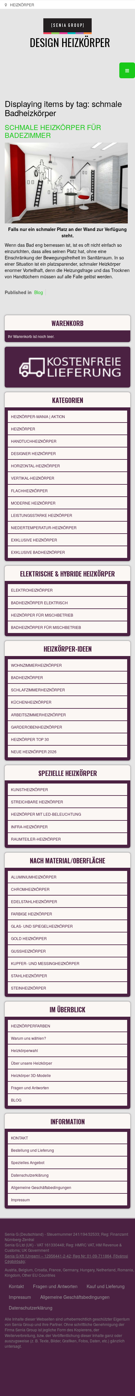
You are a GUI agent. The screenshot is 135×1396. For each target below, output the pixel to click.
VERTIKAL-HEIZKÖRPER (32, 478)
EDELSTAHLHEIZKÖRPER (34, 901)
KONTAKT (19, 1137)
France (55, 1269)
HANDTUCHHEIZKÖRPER (34, 441)
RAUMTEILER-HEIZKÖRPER (36, 839)
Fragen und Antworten (30, 1087)
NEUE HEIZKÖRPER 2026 (34, 751)
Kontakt (16, 1286)
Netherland (106, 1269)
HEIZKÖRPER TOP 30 (30, 739)
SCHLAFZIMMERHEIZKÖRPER (38, 689)
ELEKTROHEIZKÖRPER (32, 590)
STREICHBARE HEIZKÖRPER (37, 801)
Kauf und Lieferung (106, 1286)
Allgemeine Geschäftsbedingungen (41, 1187)
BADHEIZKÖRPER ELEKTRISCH (39, 602)
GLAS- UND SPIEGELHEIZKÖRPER (42, 926)
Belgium (26, 1269)
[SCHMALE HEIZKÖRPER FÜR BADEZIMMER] (66, 182)
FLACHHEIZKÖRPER (29, 490)
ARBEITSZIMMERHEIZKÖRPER (38, 714)
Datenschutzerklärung (30, 1175)
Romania (125, 1269)
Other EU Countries (38, 1275)
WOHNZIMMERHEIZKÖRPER (36, 665)
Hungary (87, 1269)
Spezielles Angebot (27, 1162)
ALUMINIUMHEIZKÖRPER (34, 876)
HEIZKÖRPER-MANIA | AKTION (38, 416)
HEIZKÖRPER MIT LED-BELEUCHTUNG (46, 814)
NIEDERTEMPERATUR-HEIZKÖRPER (44, 527)
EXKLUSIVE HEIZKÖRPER (34, 539)
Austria (11, 1269)
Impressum (20, 1199)
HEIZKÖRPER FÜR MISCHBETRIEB (42, 615)
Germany (70, 1269)
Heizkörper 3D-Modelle (31, 1075)
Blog (38, 292)
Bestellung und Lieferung (32, 1150)
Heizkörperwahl (24, 1050)
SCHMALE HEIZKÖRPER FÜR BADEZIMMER (53, 130)
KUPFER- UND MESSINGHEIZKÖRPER (45, 963)
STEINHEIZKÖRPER (28, 988)
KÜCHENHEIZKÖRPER (31, 702)
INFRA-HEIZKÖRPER (29, 826)
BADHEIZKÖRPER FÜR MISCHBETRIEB (46, 627)
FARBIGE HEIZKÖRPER (31, 913)
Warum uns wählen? (28, 1038)
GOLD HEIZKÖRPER (29, 938)
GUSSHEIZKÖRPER (28, 951)
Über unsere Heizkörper (31, 1063)
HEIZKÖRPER (23, 428)
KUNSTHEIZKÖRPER (29, 789)
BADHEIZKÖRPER (27, 677)
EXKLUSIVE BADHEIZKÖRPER (38, 552)
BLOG (16, 1100)
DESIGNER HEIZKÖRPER (33, 453)
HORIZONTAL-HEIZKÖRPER (35, 465)
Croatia (41, 1269)
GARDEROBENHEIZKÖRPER (36, 727)
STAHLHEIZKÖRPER (29, 975)
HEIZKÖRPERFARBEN (30, 1025)
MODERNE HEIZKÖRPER (33, 503)
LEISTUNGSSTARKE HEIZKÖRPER (41, 515)
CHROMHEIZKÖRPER (30, 889)
